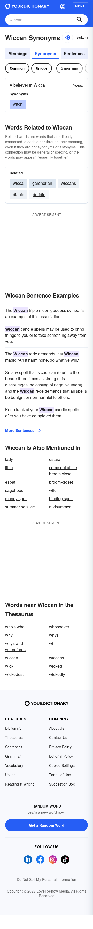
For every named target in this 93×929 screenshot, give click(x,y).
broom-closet (61, 482)
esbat (10, 482)
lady (9, 459)
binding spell (61, 498)
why (9, 635)
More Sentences (19, 430)
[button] (63, 6)
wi (51, 643)
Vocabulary (14, 765)
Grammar (13, 756)
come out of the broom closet (63, 470)
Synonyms (45, 53)
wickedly (57, 674)
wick (9, 666)
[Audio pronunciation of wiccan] (67, 37)
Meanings (17, 53)
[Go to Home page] (27, 6)
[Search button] (79, 19)
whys (54, 635)
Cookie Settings (62, 765)
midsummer (60, 507)
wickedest (14, 674)
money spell (16, 498)
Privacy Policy (60, 746)
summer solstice (20, 507)
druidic (39, 194)
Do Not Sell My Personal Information (46, 879)
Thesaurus (14, 737)
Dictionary (13, 728)
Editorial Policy (61, 756)
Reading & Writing (20, 784)
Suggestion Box (62, 784)
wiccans (68, 183)
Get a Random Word (46, 825)
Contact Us (58, 737)
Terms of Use (60, 774)
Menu (80, 6)
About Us (56, 728)
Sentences (74, 53)
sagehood (14, 490)
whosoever (59, 627)
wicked (55, 666)
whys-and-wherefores (15, 646)
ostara (54, 459)
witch (17, 104)
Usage (10, 774)
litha (9, 467)
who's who (15, 627)
